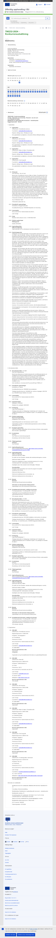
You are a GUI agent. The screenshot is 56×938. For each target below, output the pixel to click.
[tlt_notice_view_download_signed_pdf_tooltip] (19, 82)
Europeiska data (8, 871)
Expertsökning (23, 22)
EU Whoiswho (8, 876)
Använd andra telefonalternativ (11, 900)
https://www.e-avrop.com (23, 677)
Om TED (7, 860)
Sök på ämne (31, 22)
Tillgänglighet (8, 853)
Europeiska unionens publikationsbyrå (14, 823)
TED (6, 27)
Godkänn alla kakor (10, 934)
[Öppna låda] (6, 40)
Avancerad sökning (15, 22)
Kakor (6, 850)
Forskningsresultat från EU (11, 874)
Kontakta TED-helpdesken (10, 835)
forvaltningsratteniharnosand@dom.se (27, 771)
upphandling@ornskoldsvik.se (21, 60)
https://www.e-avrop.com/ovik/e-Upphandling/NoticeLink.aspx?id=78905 (27, 449)
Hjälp (6, 832)
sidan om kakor (33, 928)
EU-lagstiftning (8, 869)
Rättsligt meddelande (9, 848)
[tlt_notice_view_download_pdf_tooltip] (8, 91)
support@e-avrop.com (24, 673)
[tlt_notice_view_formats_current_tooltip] (47, 112)
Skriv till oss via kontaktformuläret (12, 902)
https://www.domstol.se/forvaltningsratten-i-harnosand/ (30, 775)
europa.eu (15, 891)
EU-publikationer (8, 879)
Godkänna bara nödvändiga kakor (26, 934)
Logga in (40, 4)
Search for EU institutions (10, 912)
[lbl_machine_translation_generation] (24, 100)
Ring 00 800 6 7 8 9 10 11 (10, 897)
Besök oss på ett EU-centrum (11, 905)
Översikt (7, 862)
